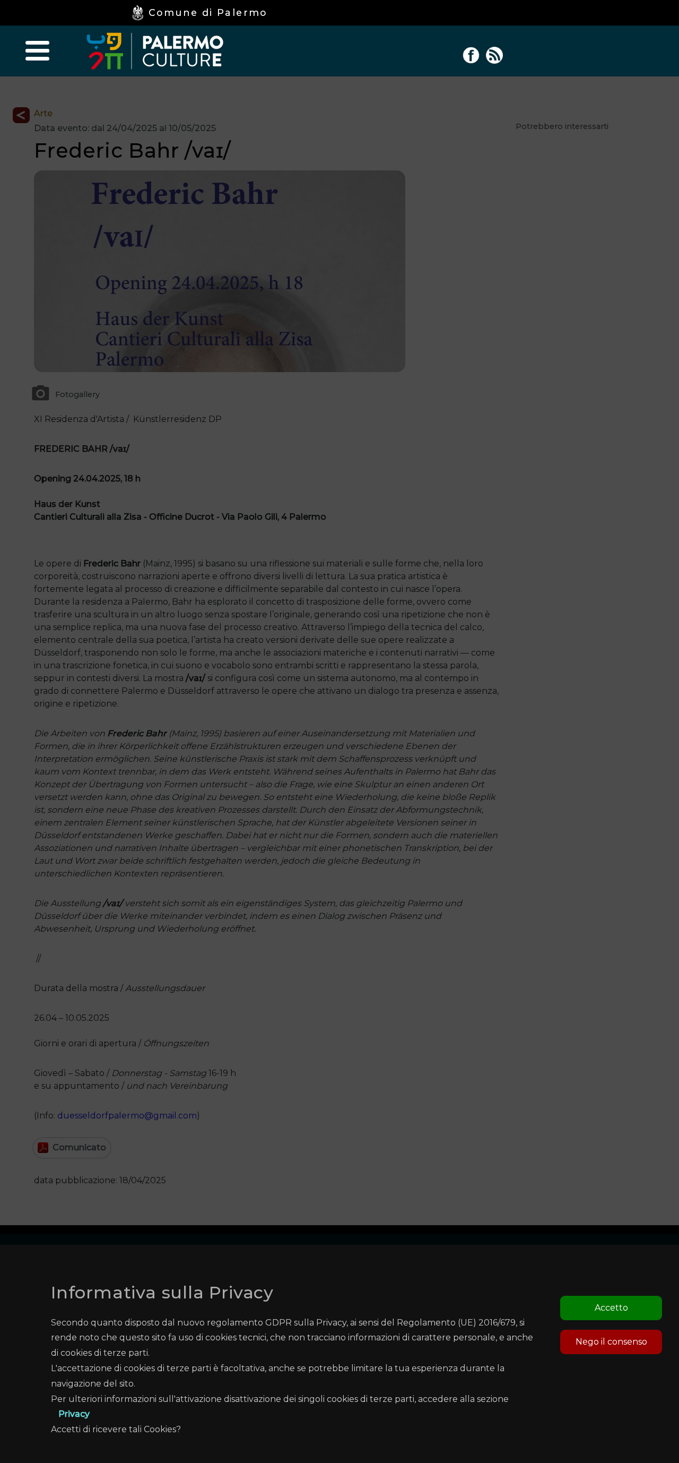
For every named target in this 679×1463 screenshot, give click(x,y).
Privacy (74, 1414)
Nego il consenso (611, 1342)
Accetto (611, 1308)
